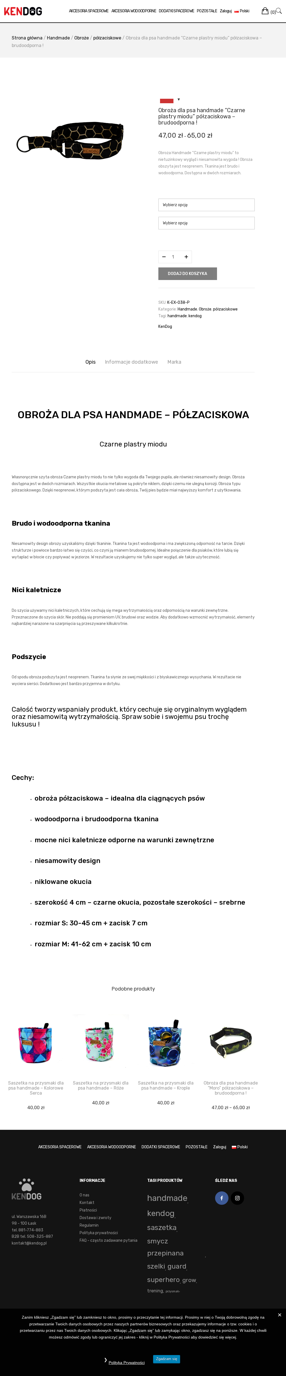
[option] (70, 142)
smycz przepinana (165, 1247)
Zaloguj (226, 11)
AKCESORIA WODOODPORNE (133, 11)
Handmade (58, 38)
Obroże (81, 38)
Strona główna (27, 38)
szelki (156, 1266)
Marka (174, 362)
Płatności (88, 1210)
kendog (195, 316)
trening (155, 1290)
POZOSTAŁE (207, 11)
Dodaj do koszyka (187, 273)
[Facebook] (221, 1198)
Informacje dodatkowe (131, 362)
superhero (163, 1280)
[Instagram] (237, 1198)
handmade (177, 316)
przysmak (172, 1291)
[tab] (90, 362)
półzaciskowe (107, 38)
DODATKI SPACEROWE (176, 11)
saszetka (162, 1227)
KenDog (165, 326)
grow (189, 1280)
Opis (90, 362)
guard (177, 1266)
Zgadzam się (166, 1359)
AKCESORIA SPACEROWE (89, 11)
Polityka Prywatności (127, 1362)
